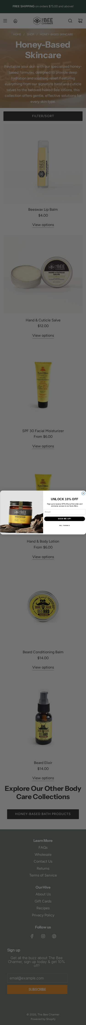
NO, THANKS (64, 525)
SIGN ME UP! (64, 519)
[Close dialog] (83, 493)
